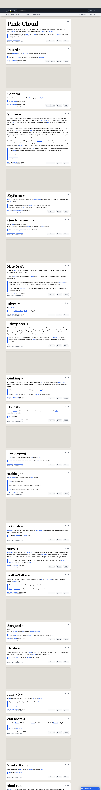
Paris (30, 205)
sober (14, 31)
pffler (14, 294)
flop (43, 98)
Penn (14, 151)
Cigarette (10, 553)
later (32, 702)
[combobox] (52, 10)
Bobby (20, 773)
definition (49, 579)
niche (12, 224)
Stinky (16, 773)
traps (63, 382)
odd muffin (16, 592)
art (23, 632)
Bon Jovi (55, 723)
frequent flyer (37, 200)
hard (11, 202)
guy (15, 131)
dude (34, 35)
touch (44, 31)
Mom (10, 489)
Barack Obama (13, 157)
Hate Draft (9, 294)
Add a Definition (83, 14)
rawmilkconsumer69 (17, 420)
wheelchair (17, 585)
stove (8, 565)
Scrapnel (9, 638)
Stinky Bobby (10, 776)
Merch (66, 41)
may (46, 120)
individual (15, 54)
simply (25, 536)
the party (30, 635)
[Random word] (87, 11)
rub (42, 769)
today (29, 658)
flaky (31, 478)
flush (32, 461)
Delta (8, 200)
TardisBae (14, 104)
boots (17, 723)
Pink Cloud (9, 40)
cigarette (29, 553)
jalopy (8, 314)
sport (32, 277)
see (40, 457)
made (15, 635)
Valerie (15, 581)
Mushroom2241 (19, 233)
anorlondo (17, 776)
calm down (42, 57)
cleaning (55, 337)
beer (12, 328)
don (24, 207)
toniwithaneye (16, 40)
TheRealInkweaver (18, 464)
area (14, 478)
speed (59, 382)
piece (28, 226)
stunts (25, 311)
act (41, 382)
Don (10, 481)
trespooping (10, 464)
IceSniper (15, 638)
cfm (17, 728)
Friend (10, 589)
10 (11, 417)
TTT (34, 149)
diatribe (15, 732)
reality (51, 31)
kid (30, 98)
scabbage (9, 493)
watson (13, 314)
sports (34, 654)
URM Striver (14, 162)
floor (52, 635)
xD (38, 702)
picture (15, 411)
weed (37, 394)
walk (42, 579)
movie (30, 230)
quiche (17, 230)
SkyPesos (9, 210)
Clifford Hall (14, 539)
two (34, 698)
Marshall (39, 141)
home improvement (35, 632)
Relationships (36, 14)
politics (21, 145)
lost (27, 54)
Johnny (15, 394)
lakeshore (16, 345)
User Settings (92, 14)
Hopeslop (9, 420)
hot (19, 536)
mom (12, 101)
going (18, 57)
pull (14, 311)
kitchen (63, 560)
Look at (11, 728)
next (31, 457)
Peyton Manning (24, 288)
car (13, 307)
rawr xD (9, 709)
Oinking (9, 397)
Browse (17, 14)
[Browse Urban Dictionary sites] (10, 10)
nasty (37, 461)
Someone (11, 461)
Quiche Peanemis (11, 233)
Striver (8, 162)
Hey (10, 773)
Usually (31, 769)
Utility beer (9, 345)
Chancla (9, 104)
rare (14, 413)
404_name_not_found (18, 210)
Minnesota (10, 530)
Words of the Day (9, 14)
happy (27, 35)
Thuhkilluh (14, 661)
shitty (10, 307)
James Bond (19, 311)
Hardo (8, 661)
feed (36, 530)
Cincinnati (62, 282)
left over (15, 632)
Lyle (59, 337)
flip (41, 98)
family (58, 35)
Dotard (8, 60)
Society (28, 14)
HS (13, 122)
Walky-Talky (10, 592)
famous (33, 723)
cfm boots (9, 732)
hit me (15, 101)
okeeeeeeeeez (15, 709)
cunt (30, 562)
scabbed (10, 478)
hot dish (9, 539)
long (24, 54)
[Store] (91, 10)
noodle (16, 536)
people (40, 698)
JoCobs (15, 493)
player (15, 270)
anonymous (14, 60)
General (11, 562)
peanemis (22, 230)
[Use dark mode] (94, 10)
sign (9, 698)
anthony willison (14, 565)
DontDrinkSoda (15, 397)
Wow (10, 658)
